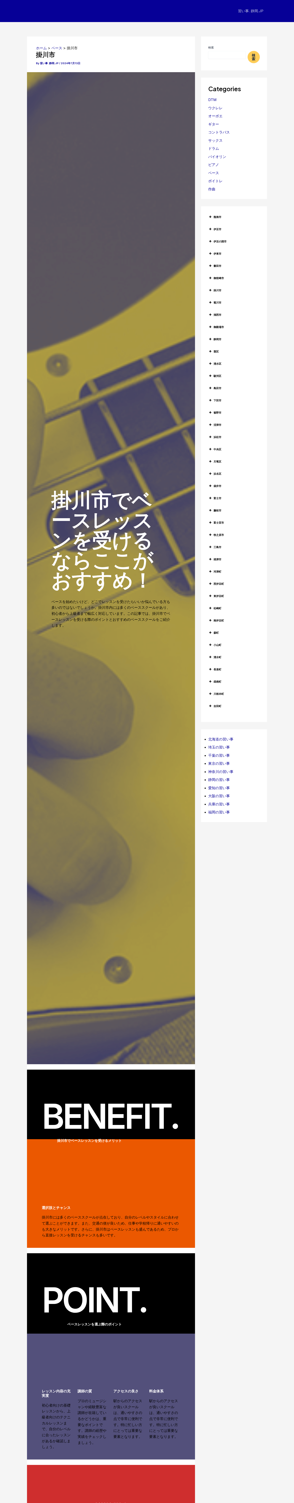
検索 (211, 47)
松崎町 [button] (217, 608)
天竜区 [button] (217, 461)
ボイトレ (215, 181)
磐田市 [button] (217, 265)
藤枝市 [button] (217, 510)
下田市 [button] (217, 400)
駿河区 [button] (217, 375)
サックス (215, 140)
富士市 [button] (217, 498)
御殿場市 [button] (219, 327)
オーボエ (215, 116)
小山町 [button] (217, 644)
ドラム (213, 148)
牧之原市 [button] (219, 534)
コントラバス (219, 132)
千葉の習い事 (219, 755)
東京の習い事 (219, 763)
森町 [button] (216, 632)
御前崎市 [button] (219, 278)
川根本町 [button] (219, 693)
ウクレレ (215, 108)
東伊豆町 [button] (219, 596)
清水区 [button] (217, 363)
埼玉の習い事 (219, 747)
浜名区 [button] (217, 473)
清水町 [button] (217, 657)
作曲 (211, 189)
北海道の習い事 (220, 739)
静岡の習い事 (219, 780)
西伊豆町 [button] (219, 583)
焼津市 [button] (217, 559)
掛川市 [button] (217, 290)
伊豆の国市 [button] (220, 241)
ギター (213, 124)
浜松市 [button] (217, 437)
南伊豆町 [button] (219, 620)
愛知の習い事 (219, 788)
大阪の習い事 (219, 796)
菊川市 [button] (217, 302)
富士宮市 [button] (219, 522)
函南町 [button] (217, 681)
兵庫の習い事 (219, 804)
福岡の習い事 (219, 812)
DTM (212, 100)
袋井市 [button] (217, 486)
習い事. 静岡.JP (250, 11)
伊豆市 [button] (217, 229)
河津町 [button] (217, 571)
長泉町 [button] (217, 669)
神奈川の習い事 (220, 772)
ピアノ (213, 165)
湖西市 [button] (217, 314)
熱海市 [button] (217, 216)
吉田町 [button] (217, 706)
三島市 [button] (217, 547)
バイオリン (217, 157)
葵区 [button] (216, 351)
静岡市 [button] (217, 339)
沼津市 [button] (217, 424)
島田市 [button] (217, 388)
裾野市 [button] (217, 412)
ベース (213, 173)
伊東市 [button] (217, 253)
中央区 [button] (217, 449)
